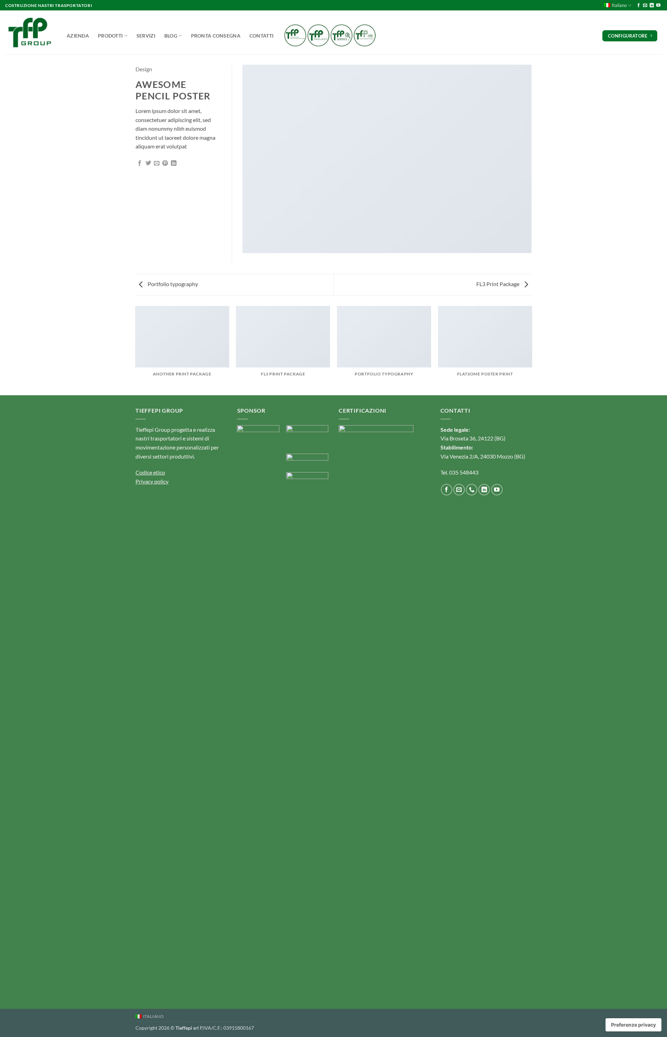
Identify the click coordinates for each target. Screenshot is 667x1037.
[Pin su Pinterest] (165, 163)
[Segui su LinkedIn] (652, 5)
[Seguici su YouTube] (658, 5)
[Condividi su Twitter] (148, 163)
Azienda (78, 36)
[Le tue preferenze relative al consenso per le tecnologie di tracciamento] (633, 1024)
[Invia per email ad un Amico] (156, 163)
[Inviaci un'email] (645, 5)
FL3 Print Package (498, 284)
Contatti (261, 36)
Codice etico (150, 472)
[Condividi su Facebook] (139, 163)
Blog (170, 36)
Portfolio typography (172, 284)
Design (143, 69)
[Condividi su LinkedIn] (173, 163)
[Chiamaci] (471, 489)
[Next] (531, 350)
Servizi (146, 36)
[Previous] (135, 350)
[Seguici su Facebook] (638, 5)
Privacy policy (151, 481)
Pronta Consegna (215, 36)
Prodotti (110, 36)
